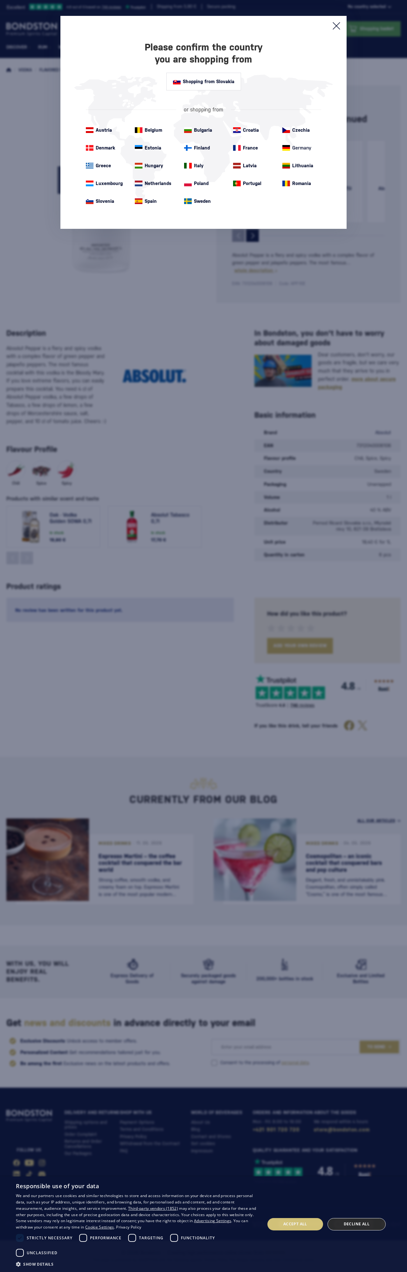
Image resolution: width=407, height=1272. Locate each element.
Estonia (153, 147)
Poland (201, 183)
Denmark (105, 147)
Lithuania (302, 165)
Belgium (153, 130)
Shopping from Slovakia (208, 81)
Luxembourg (109, 183)
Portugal (252, 183)
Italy (199, 165)
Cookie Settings (99, 1227)
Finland (202, 147)
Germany (301, 147)
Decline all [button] (356, 1224)
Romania (301, 183)
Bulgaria (203, 130)
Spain (151, 201)
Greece (103, 165)
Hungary (154, 165)
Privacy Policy (128, 1227)
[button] (137, 1263)
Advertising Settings (212, 1220)
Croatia (251, 130)
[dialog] (203, 1224)
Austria (104, 130)
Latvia (250, 165)
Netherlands (158, 183)
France (250, 147)
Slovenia (105, 201)
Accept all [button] (295, 1224)
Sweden (202, 201)
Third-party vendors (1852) (153, 1208)
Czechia (301, 130)
